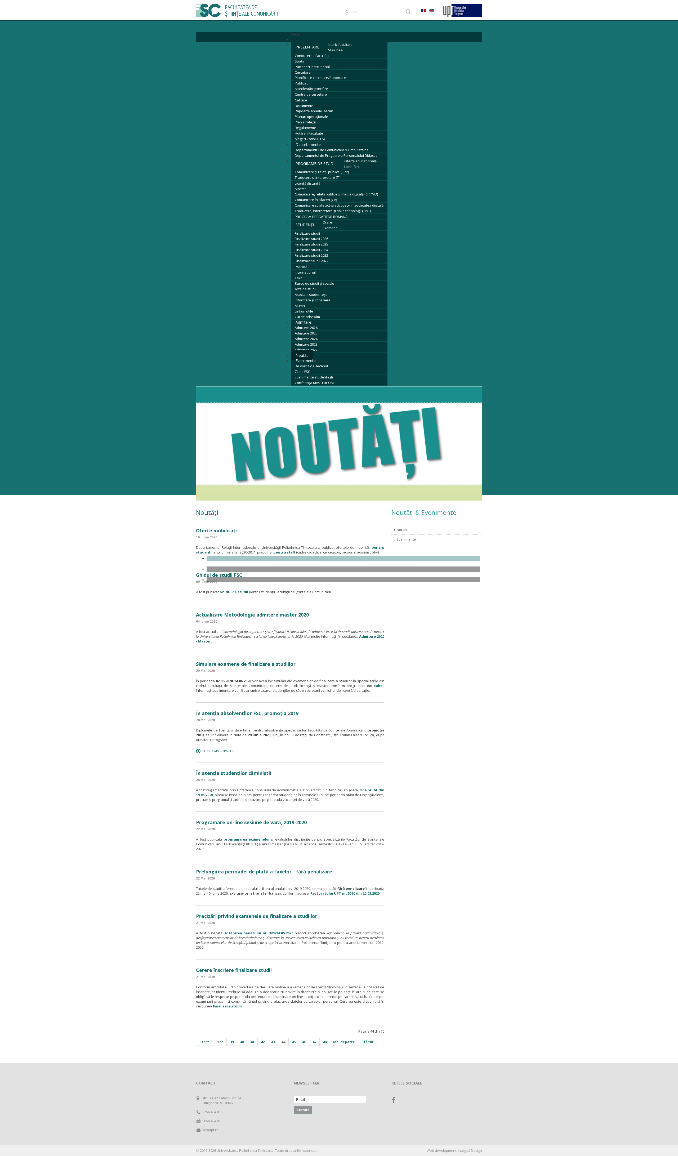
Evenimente (306, 360)
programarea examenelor (247, 839)
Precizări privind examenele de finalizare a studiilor (256, 916)
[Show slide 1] (343, 558)
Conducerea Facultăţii (312, 55)
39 (232, 1041)
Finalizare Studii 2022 (311, 260)
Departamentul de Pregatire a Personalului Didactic (336, 155)
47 (314, 1041)
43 (273, 1041)
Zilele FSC (302, 371)
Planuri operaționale (311, 116)
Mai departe (344, 1041)
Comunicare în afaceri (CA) (316, 199)
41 (252, 1041)
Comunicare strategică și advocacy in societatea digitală (339, 205)
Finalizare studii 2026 (311, 238)
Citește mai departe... (218, 751)
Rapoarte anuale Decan (314, 111)
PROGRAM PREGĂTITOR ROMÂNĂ (321, 216)
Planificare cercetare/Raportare (320, 77)
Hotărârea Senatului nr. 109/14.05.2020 (258, 933)
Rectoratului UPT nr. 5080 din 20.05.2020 (345, 893)
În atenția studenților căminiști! (233, 773)
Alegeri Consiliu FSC (310, 138)
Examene (330, 227)
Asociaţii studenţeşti (311, 294)
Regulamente (305, 127)
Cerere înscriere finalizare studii (234, 970)
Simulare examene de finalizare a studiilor (246, 664)
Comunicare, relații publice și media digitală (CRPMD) (336, 194)
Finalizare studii (307, 233)
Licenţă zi (351, 166)
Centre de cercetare (311, 94)
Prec (219, 1041)
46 (304, 1041)
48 (325, 1041)
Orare (327, 222)
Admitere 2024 (306, 338)
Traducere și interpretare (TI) (317, 177)
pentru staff (284, 552)
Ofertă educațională (360, 161)
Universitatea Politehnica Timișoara (245, 1150)
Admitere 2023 (306, 344)
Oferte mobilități (216, 530)
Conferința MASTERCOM (314, 382)
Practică (301, 266)
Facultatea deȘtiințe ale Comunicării (251, 10)
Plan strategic (305, 122)
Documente (304, 105)
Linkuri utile (304, 311)
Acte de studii (305, 289)
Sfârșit (368, 1041)
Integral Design (470, 1150)
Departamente (308, 144)
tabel (378, 685)
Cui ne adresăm (307, 316)
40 (242, 1041)
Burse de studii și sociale (314, 283)
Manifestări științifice (311, 88)
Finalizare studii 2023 (311, 255)
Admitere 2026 (306, 327)
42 (263, 1041)
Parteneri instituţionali (313, 66)
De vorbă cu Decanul (311, 366)
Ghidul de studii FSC (219, 575)
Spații (299, 61)
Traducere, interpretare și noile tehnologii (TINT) (333, 210)
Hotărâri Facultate (309, 133)
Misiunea (335, 50)
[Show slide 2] (343, 569)
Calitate (301, 100)
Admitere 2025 (306, 333)
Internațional (305, 272)
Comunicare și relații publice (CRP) (322, 171)
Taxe (299, 277)
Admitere (303, 322)
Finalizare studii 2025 (311, 244)
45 (294, 1041)
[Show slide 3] (343, 579)
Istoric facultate (340, 44)
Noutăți (402, 529)
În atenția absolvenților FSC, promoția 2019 (247, 713)
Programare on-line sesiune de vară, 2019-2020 (251, 822)
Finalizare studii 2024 (311, 249)
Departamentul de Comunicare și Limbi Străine (332, 150)
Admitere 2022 (306, 349)
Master (300, 188)
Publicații (302, 83)
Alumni (300, 305)
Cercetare (303, 72)
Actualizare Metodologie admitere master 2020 (252, 615)
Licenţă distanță (307, 183)
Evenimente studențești (314, 377)
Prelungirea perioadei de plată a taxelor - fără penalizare (264, 871)
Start (204, 1041)
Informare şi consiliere (313, 300)
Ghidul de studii (234, 592)
